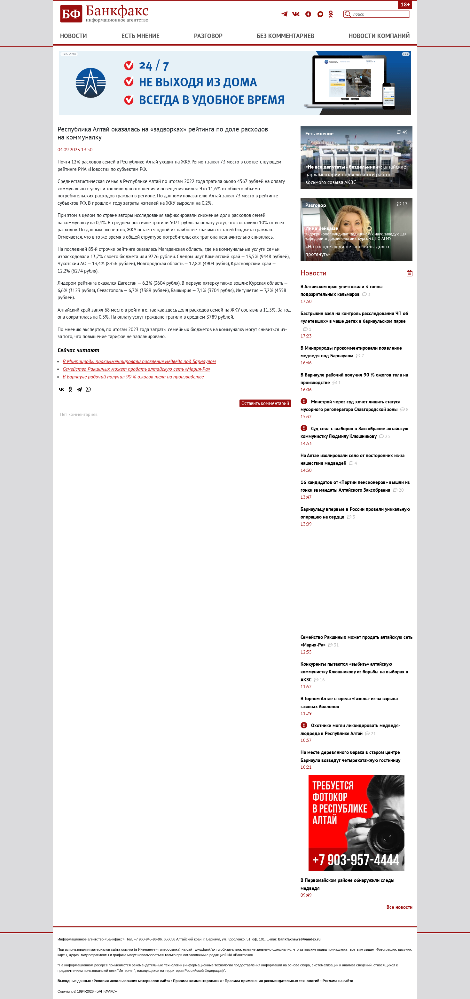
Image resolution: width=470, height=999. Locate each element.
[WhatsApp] (88, 389)
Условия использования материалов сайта (132, 981)
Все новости (399, 907)
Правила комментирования (197, 981)
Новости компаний (379, 36)
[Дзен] (309, 14)
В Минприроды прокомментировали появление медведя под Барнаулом (139, 361)
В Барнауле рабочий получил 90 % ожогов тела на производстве (133, 376)
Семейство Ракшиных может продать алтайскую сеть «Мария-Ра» (136, 369)
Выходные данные (74, 981)
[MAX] (321, 14)
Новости (73, 36)
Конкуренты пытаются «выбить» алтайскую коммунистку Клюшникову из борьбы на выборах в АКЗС (354, 672)
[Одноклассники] (331, 14)
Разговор (208, 36)
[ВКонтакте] (297, 14)
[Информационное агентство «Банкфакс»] (113, 14)
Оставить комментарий (265, 403)
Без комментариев (285, 36)
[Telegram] (285, 14)
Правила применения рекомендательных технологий (272, 981)
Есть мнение (140, 36)
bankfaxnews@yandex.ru (299, 939)
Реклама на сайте (338, 981)
